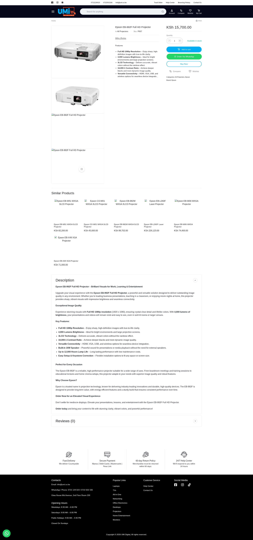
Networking (117, 499)
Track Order (158, 3)
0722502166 (107, 3)
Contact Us (197, 3)
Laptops (116, 486)
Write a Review (120, 38)
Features (119, 45)
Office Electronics (120, 503)
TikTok (62, 2)
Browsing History (184, 3)
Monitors (116, 520)
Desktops (117, 507)
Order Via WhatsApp (185, 57)
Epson (187, 77)
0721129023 (95, 3)
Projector (122, 293)
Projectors (117, 511)
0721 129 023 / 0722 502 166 (80, 490)
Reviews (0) (65, 421)
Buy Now (184, 64)
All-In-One (117, 494)
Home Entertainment (121, 515)
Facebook (52, 2)
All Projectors (122, 31)
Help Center (170, 3)
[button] (184, 56)
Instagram (57, 2)
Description (65, 280)
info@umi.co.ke (121, 3)
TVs (114, 490)
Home (53, 21)
